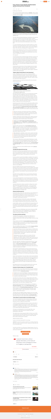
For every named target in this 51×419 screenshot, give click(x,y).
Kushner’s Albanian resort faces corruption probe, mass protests (22, 392)
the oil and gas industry (18, 142)
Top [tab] (13, 384)
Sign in (49, 1)
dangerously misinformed (17, 285)
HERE (21, 14)
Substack (22, 417)
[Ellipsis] (37, 368)
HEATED (30, 12)
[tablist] (16, 361)
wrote (33, 258)
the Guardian (34, 242)
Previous (15, 356)
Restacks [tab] (17, 361)
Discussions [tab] (18, 384)
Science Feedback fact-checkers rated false (30, 220)
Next (36, 356)
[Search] (41, 1)
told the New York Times (25, 271)
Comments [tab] (14, 361)
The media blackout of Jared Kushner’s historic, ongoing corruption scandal (22, 398)
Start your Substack (23, 415)
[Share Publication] (42, 1)
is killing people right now (30, 285)
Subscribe (45, 1)
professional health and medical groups (27, 287)
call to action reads (33, 294)
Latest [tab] (15, 384)
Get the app (29, 415)
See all (14, 403)
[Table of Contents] (0, 209)
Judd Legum (15, 394)
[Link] (11, 72)
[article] (25, 388)
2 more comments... (15, 381)
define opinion (25, 121)
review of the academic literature (21, 243)
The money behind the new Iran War (18, 386)
